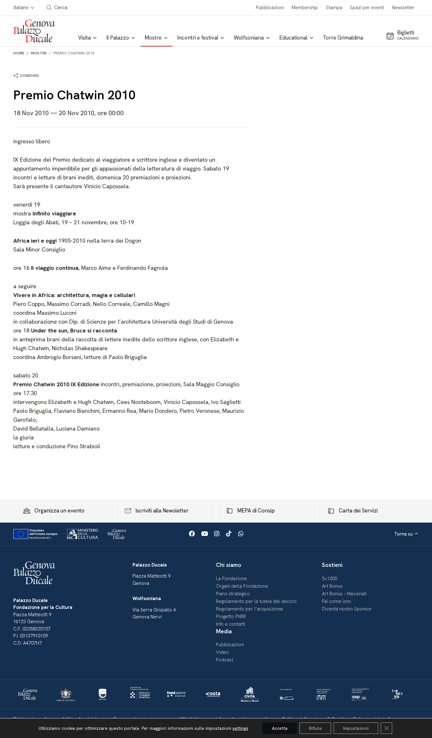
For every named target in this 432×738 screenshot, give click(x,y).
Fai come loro (336, 601)
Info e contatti (230, 624)
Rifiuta (315, 728)
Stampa (334, 7)
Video (222, 652)
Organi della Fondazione (242, 586)
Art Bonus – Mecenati (344, 594)
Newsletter (403, 7)
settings (240, 728)
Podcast (224, 660)
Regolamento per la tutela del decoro (256, 601)
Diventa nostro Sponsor (347, 609)
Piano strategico (233, 594)
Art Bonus (332, 586)
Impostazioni (356, 728)
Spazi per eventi (367, 7)
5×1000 (329, 578)
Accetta (279, 728)
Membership (305, 7)
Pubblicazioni (270, 7)
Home (18, 53)
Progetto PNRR (231, 616)
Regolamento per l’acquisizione (249, 609)
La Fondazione (231, 578)
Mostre (39, 53)
